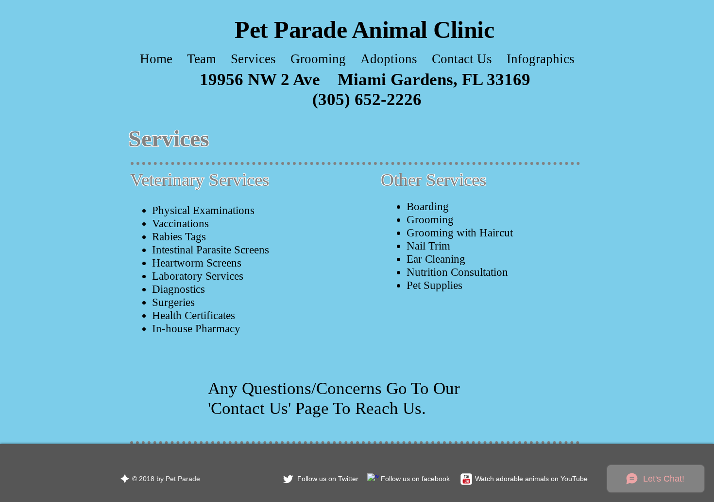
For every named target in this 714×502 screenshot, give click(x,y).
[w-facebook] (373, 479)
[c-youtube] (466, 479)
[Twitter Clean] (288, 479)
